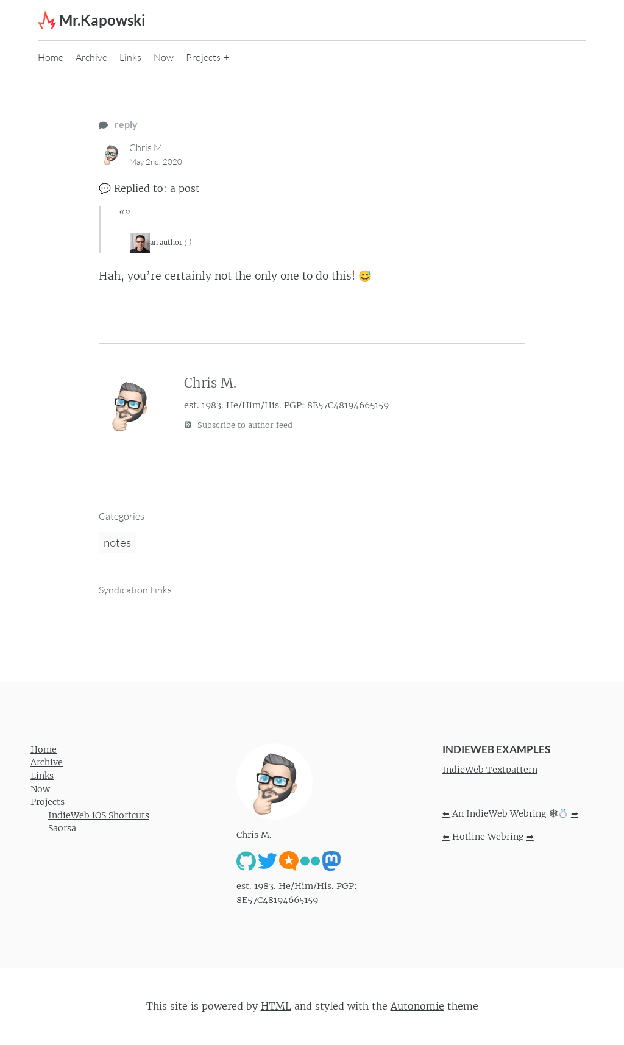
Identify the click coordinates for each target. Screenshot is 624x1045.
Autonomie (417, 1006)
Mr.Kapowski (102, 20)
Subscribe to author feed (243, 425)
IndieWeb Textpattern (489, 769)
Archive (91, 57)
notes (117, 542)
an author (166, 242)
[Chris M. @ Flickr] (310, 860)
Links (130, 57)
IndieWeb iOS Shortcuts (98, 815)
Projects (203, 57)
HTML (276, 1006)
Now (164, 57)
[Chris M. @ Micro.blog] (289, 860)
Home (50, 57)
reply (125, 124)
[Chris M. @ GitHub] (246, 860)
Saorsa (62, 828)
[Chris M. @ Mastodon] (331, 860)
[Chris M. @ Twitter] (267, 860)
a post (185, 188)
